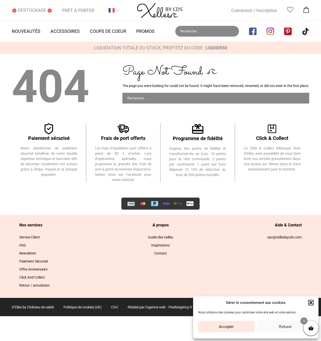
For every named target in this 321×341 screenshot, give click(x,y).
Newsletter (27, 253)
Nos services (30, 225)
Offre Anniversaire (33, 269)
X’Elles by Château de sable (33, 307)
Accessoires (65, 31)
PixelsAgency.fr (180, 307)
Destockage (32, 10)
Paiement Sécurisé (33, 261)
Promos (145, 31)
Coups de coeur (108, 31)
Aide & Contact (288, 225)
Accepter (226, 326)
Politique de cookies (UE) (82, 307)
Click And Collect (32, 277)
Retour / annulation (34, 285)
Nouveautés (26, 31)
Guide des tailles (160, 237)
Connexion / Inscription (254, 10)
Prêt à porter (78, 10)
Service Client (29, 237)
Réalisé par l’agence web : (147, 307)
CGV (114, 307)
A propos (160, 225)
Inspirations (160, 245)
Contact (160, 253)
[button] (310, 302)
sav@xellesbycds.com (284, 237)
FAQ (22, 245)
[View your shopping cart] (306, 11)
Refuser (285, 326)
